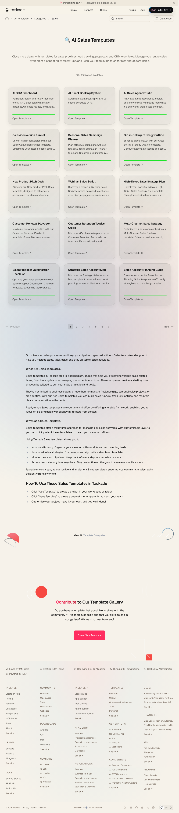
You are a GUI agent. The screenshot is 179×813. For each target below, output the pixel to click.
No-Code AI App (115, 733)
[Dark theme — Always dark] (168, 807)
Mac (42, 739)
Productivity (79, 746)
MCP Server (12, 718)
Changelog (149, 715)
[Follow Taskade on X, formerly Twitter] (123, 807)
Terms (33, 808)
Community (47, 687)
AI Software (113, 729)
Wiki (144, 742)
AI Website (113, 742)
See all (10, 733)
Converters (116, 759)
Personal (112, 710)
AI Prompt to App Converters (121, 782)
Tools (42, 702)
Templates (115, 687)
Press (8, 723)
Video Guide (80, 693)
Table (110, 706)
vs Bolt (43, 768)
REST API (10, 783)
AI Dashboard (114, 746)
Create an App (13, 693)
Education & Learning (84, 786)
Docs (9, 772)
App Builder (80, 698)
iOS (41, 734)
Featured (44, 693)
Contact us (11, 708)
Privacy (26, 808)
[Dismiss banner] (171, 3)
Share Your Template (88, 635)
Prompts (147, 769)
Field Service (148, 784)
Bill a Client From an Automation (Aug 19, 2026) (156, 720)
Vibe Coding (80, 703)
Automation (147, 756)
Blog (145, 687)
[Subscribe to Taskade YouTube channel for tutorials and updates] (128, 807)
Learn (10, 742)
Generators (116, 723)
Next (163, 326)
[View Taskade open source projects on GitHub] (134, 807)
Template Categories (88, 535)
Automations (83, 763)
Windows (44, 744)
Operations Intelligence (85, 742)
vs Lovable (45, 773)
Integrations (12, 713)
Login (140, 10)
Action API (11, 788)
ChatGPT (112, 698)
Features (10, 703)
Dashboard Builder (83, 713)
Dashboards (45, 706)
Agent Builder (81, 708)
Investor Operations (83, 782)
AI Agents (11, 758)
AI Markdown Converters (119, 778)
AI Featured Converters (119, 765)
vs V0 (42, 777)
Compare (46, 758)
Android (44, 729)
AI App (111, 738)
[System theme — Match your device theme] (159, 807)
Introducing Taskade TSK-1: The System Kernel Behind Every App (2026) (156, 693)
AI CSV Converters (116, 774)
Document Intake (150, 779)
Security (42, 808)
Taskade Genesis (149, 748)
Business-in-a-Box (82, 773)
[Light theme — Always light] (164, 807)
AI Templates (21, 18)
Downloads (48, 723)
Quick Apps (45, 698)
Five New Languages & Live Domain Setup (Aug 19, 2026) (156, 725)
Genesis (10, 748)
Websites (44, 710)
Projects (10, 753)
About (9, 728)
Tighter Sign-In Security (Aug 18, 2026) (156, 729)
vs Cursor (44, 764)
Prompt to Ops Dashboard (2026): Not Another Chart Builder (156, 702)
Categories (40, 18)
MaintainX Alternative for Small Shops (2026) (156, 698)
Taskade (11, 687)
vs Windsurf (45, 781)
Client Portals (148, 775)
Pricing (129, 10)
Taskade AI (81, 687)
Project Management (84, 737)
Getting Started (13, 778)
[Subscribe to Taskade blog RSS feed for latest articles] (145, 807)
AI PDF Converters (116, 769)
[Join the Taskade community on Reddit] (139, 807)
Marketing (79, 750)
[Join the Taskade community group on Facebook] (151, 807)
